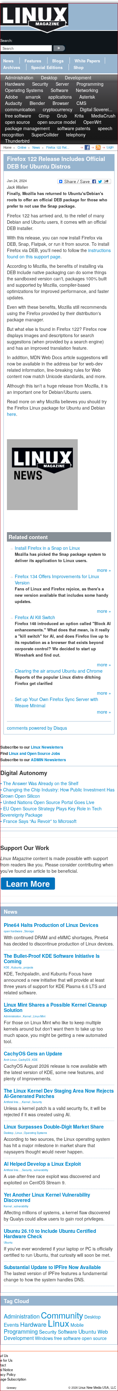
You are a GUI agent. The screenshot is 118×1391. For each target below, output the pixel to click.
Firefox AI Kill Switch (35, 617)
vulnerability (41, 1170)
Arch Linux (10, 1059)
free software (67, 1338)
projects (28, 967)
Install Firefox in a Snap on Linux (47, 548)
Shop (79, 67)
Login (110, 147)
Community (62, 1315)
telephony (76, 134)
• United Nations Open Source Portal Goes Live (47, 802)
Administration (12, 1016)
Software (59, 90)
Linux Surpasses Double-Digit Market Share (54, 1126)
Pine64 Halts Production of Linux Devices (51, 925)
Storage (29, 931)
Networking (87, 90)
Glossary (11, 1387)
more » (104, 570)
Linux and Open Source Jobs (34, 753)
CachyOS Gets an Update (33, 1053)
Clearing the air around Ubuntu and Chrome (59, 671)
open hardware (13, 931)
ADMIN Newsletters (48, 759)
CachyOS (24, 1059)
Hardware (33, 1324)
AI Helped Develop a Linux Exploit (42, 1163)
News (8, 61)
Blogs (58, 61)
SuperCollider (45, 134)
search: (6, 40)
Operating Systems (24, 90)
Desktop (9, 1133)
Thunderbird (17, 141)
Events (11, 1324)
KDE (6, 967)
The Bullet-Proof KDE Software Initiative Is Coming (52, 958)
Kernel (27, 1016)
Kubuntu (16, 967)
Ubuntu (8, 1242)
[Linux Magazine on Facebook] (87, 147)
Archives (11, 67)
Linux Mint (39, 1016)
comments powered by (37, 728)
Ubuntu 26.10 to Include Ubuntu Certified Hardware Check (50, 1233)
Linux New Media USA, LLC (97, 1387)
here (11, 414)
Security (37, 1102)
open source (94, 1338)
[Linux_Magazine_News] (42, 474)
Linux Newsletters (47, 747)
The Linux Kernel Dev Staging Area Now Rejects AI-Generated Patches (59, 1093)
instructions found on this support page (59, 253)
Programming (21, 1331)
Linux (18, 1133)
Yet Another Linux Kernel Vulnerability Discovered (47, 1197)
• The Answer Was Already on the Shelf (39, 783)
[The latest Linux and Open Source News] (98, 147)
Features (33, 61)
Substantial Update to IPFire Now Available (52, 1267)
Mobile (77, 1325)
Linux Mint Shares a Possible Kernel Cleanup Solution (55, 1007)
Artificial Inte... (12, 1102)
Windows (44, 1338)
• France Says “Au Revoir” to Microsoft (38, 821)
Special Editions (47, 67)
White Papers (87, 61)
